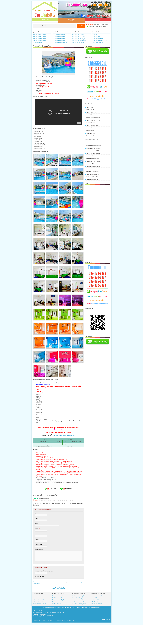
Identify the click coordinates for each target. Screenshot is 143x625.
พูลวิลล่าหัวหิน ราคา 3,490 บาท (93, 145)
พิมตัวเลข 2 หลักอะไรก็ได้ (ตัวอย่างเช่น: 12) (46, 571)
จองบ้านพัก (98, 19)
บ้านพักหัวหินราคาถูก (77, 582)
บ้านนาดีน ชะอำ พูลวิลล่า (92, 169)
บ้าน (44, 582)
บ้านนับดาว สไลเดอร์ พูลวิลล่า (93, 156)
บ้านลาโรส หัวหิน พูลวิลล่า (92, 171)
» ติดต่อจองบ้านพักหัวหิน (97, 42)
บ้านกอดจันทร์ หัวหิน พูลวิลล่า (93, 161)
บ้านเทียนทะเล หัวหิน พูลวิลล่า (59, 602)
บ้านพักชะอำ (89, 128)
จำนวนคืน (37, 539)
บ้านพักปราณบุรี (90, 130)
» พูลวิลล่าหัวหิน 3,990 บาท (39, 40)
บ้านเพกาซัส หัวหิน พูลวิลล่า (78, 598)
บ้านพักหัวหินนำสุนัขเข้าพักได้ (93, 120)
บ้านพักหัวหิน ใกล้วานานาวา (93, 117)
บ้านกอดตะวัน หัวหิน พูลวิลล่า (93, 166)
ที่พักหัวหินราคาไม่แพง (38, 582)
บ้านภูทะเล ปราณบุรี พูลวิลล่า (59, 600)
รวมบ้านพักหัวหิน (71, 20)
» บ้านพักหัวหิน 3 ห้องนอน (59, 36)
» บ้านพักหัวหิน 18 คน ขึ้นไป (79, 40)
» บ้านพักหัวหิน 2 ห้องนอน (59, 34)
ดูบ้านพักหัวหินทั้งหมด (96, 602)
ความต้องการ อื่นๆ (39, 549)
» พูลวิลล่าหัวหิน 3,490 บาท (39, 38)
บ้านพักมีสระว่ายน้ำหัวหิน (51, 582)
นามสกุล (36, 518)
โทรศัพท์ (37, 528)
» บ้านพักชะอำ (95, 34)
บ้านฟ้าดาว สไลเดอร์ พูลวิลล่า (93, 153)
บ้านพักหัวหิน (45, 19)
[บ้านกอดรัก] (65, 306)
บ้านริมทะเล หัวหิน (56, 603)
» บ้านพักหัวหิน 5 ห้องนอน (59, 40)
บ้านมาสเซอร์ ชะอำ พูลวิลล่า (93, 174)
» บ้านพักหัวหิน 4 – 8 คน (78, 34)
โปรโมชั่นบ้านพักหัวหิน (91, 109)
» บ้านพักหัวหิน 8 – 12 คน (78, 36)
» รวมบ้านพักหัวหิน (37, 42)
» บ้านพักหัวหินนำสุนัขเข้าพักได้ (99, 40)
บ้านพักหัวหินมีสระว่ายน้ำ (92, 125)
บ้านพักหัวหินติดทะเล (91, 122)
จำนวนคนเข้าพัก (39, 544)
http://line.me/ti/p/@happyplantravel (64, 435)
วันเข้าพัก (37, 534)
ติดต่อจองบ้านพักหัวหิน (91, 136)
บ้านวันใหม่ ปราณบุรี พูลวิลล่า (59, 598)
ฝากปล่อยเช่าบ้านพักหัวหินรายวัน (99, 596)
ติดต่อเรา (98, 607)
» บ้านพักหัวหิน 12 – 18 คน (78, 38)
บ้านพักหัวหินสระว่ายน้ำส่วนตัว (93, 115)
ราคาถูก (34, 583)
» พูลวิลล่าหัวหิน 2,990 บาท (39, 36)
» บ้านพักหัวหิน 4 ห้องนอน (59, 38)
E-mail (37, 523)
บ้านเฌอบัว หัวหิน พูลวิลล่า (92, 179)
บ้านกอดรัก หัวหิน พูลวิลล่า (92, 158)
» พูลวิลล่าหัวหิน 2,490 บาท (39, 34)
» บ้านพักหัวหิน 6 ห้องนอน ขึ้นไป (60, 42)
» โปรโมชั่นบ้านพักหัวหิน (78, 42)
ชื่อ (36, 513)
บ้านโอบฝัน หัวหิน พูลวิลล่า (78, 600)
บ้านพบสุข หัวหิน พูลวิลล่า (92, 176)
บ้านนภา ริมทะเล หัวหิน (57, 596)
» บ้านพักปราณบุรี (96, 36)
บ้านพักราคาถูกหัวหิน (61, 582)
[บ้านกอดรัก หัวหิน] (39, 165)
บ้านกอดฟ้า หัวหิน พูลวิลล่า (92, 163)
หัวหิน (38, 583)
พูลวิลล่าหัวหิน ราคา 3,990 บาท (93, 143)
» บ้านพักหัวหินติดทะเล (97, 38)
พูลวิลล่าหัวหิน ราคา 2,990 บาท (93, 148)
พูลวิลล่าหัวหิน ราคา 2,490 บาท (93, 150)
